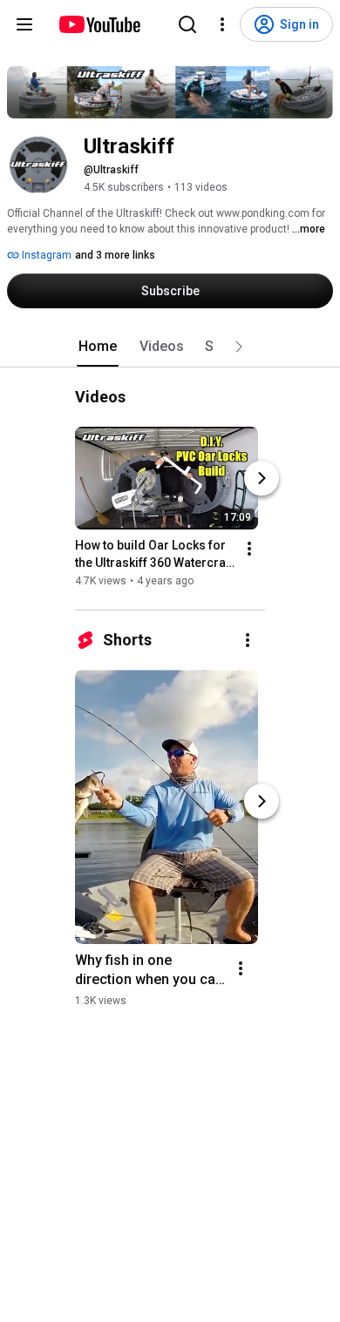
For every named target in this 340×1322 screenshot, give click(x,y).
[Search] (187, 24)
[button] (239, 347)
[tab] (98, 347)
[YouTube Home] (99, 24)
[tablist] (170, 347)
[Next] (261, 478)
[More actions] (249, 548)
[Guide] (24, 24)
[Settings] (222, 24)
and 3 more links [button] (115, 255)
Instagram (45, 255)
